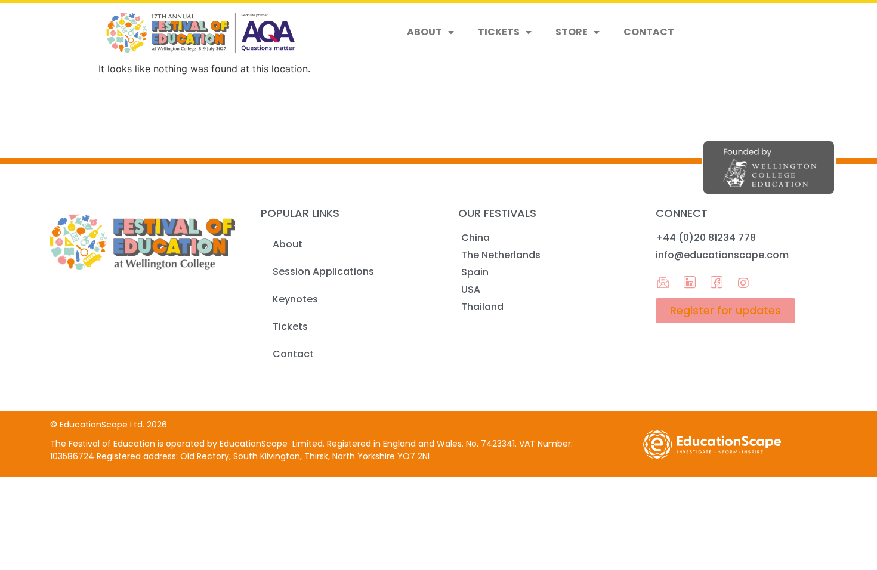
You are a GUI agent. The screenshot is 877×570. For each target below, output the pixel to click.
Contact (648, 32)
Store (571, 32)
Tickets (499, 32)
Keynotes (295, 299)
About (424, 32)
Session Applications (323, 271)
